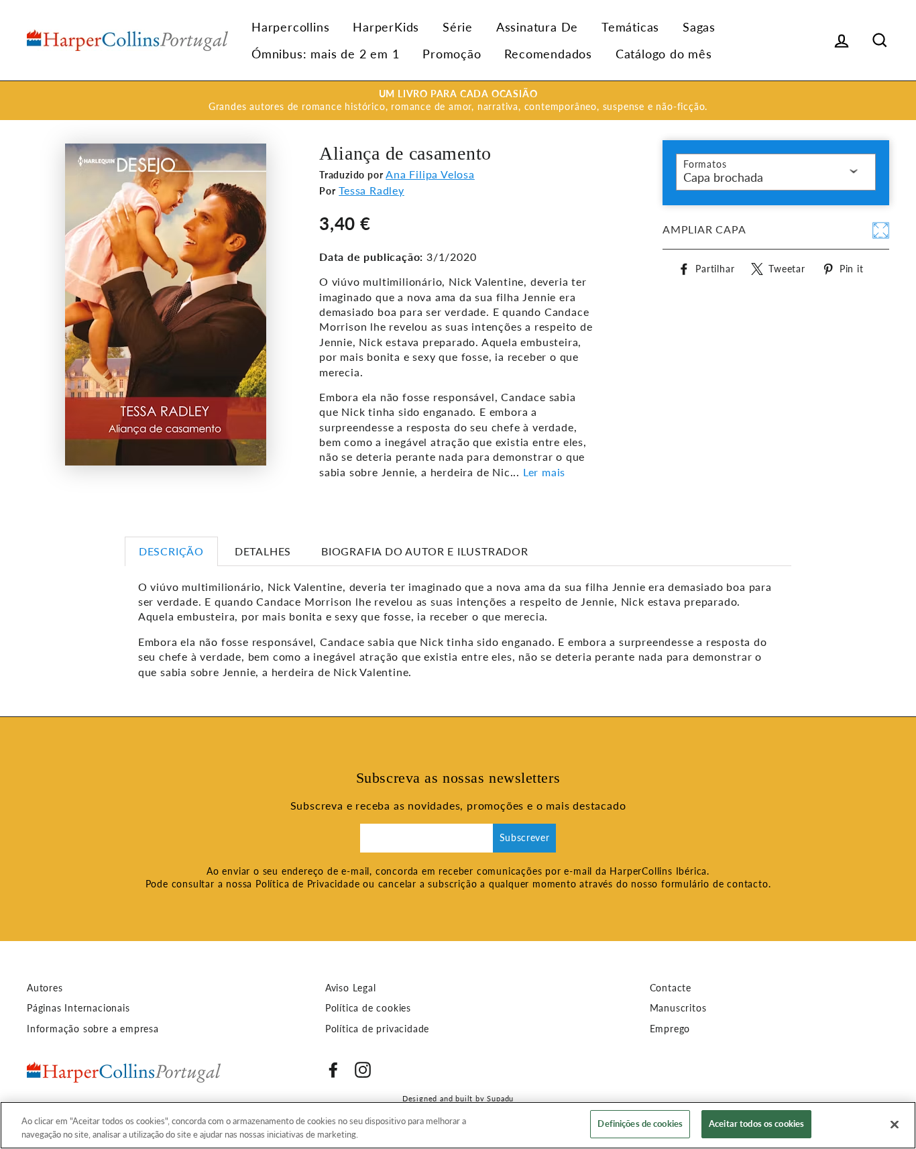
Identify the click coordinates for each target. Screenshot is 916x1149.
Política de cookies (368, 1008)
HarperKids (386, 26)
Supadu (500, 1098)
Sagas (699, 26)
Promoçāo (451, 53)
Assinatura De (537, 26)
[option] (458, 100)
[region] (458, 1125)
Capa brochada (723, 177)
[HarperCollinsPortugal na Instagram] (363, 1070)
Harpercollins (290, 26)
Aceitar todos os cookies (756, 1123)
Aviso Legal (350, 988)
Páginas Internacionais (78, 1008)
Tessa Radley (371, 190)
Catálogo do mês (664, 53)
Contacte (670, 988)
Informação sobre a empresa (93, 1029)
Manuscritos (678, 1008)
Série (458, 26)
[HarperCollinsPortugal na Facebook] (333, 1070)
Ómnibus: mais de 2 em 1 (325, 53)
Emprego (670, 1029)
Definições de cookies (640, 1123)
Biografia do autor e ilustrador (424, 551)
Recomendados (548, 53)
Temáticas (630, 26)
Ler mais (544, 472)
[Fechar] (894, 1124)
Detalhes (263, 551)
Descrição (171, 551)
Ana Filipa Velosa (430, 174)
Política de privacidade (377, 1029)
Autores (45, 988)
